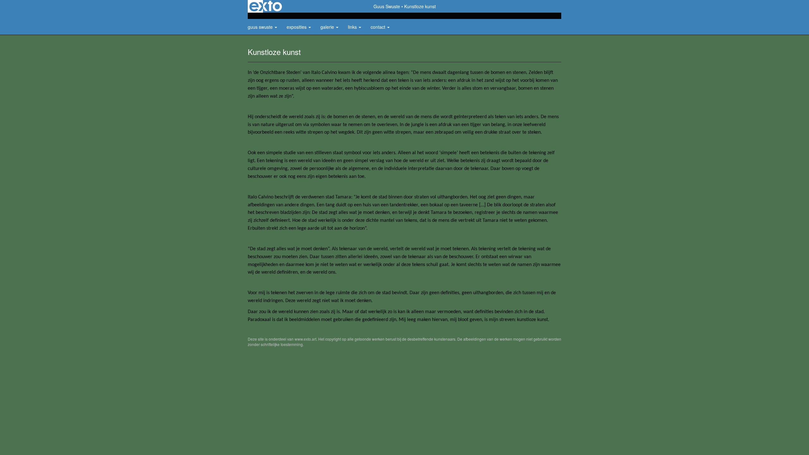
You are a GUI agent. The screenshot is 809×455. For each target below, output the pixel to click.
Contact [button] (378, 27)
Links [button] (353, 27)
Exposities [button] (297, 27)
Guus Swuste (387, 6)
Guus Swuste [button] (261, 27)
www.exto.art (305, 339)
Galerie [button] (327, 27)
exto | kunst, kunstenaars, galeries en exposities (265, 6)
